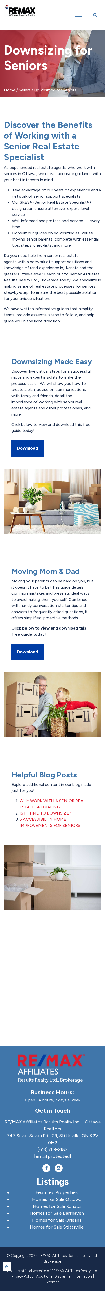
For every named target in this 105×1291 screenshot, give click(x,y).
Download (27, 448)
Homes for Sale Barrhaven (57, 1213)
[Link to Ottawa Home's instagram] (59, 1168)
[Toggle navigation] (78, 14)
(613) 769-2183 (52, 1149)
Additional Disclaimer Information (64, 1276)
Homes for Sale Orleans (56, 1220)
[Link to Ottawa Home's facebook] (46, 1168)
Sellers (25, 90)
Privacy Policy (22, 1276)
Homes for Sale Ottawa (56, 1199)
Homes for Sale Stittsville (57, 1227)
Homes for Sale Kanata (57, 1206)
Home (9, 90)
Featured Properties (57, 1192)
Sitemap (53, 1282)
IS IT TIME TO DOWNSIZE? (45, 813)
